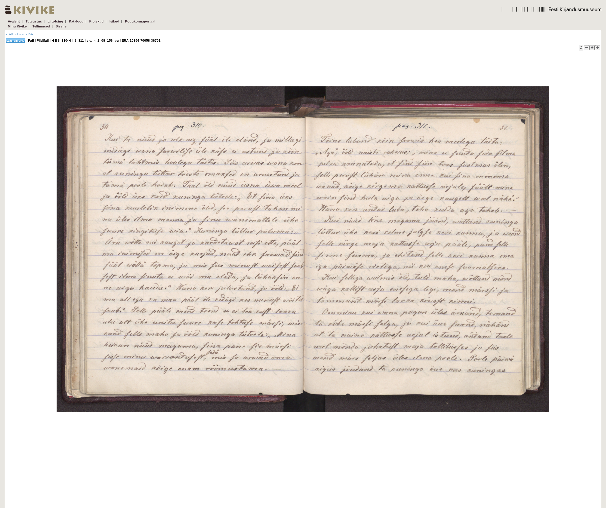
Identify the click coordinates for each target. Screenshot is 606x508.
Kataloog (76, 21)
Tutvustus (34, 21)
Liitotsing (55, 21)
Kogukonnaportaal (140, 21)
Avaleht (14, 21)
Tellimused (41, 26)
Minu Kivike (17, 26)
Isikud (114, 21)
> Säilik (10, 34)
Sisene (61, 26)
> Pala (29, 34)
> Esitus (19, 34)
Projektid (96, 21)
